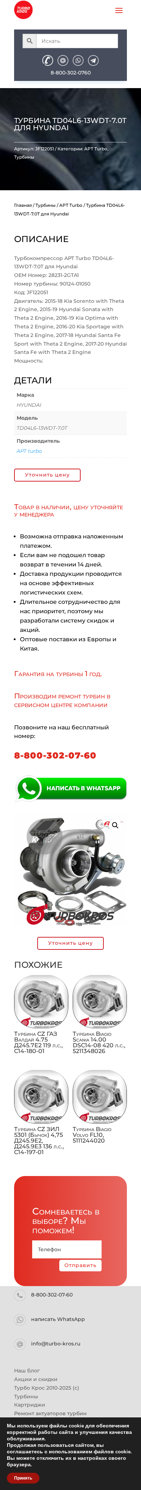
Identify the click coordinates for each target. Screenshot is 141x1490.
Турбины (24, 157)
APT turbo (29, 451)
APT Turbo (95, 148)
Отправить (80, 1265)
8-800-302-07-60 (55, 755)
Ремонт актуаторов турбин (50, 1413)
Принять (23, 1478)
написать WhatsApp (58, 1319)
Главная (23, 205)
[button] (115, 825)
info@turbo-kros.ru (55, 1343)
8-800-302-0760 (71, 72)
